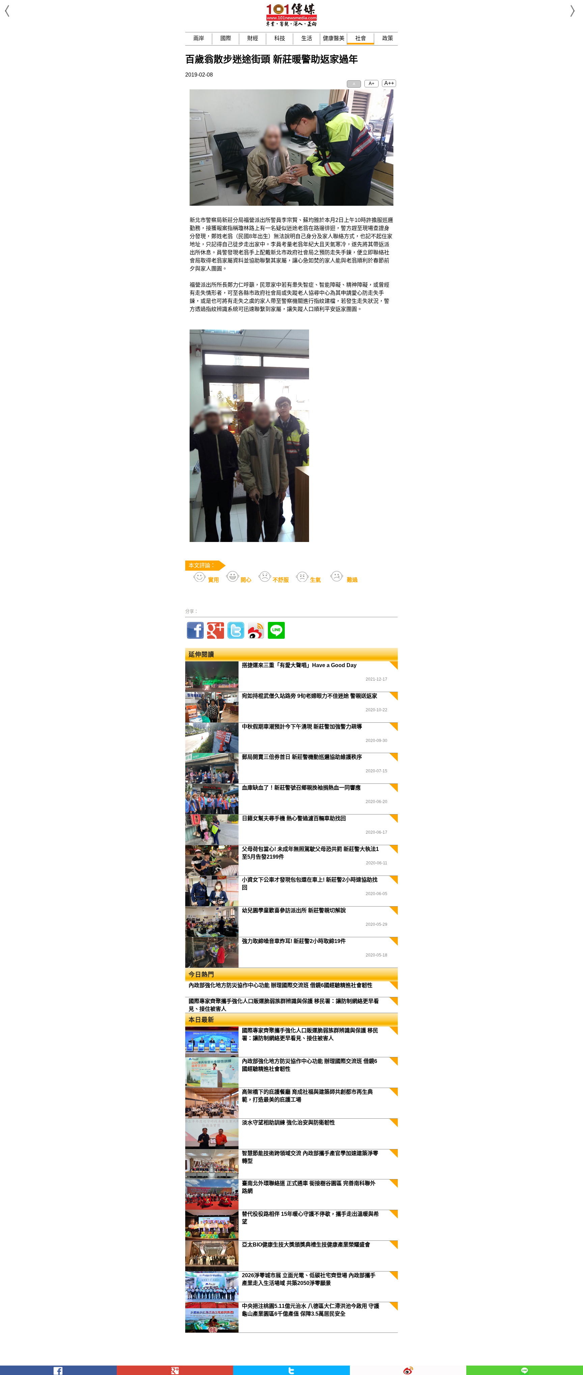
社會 (360, 38)
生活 (306, 38)
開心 (245, 580)
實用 (213, 580)
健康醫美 (333, 38)
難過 (351, 580)
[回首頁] (291, 25)
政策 (387, 38)
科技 (279, 38)
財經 (252, 38)
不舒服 (280, 580)
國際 (225, 38)
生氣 (315, 580)
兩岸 (198, 38)
